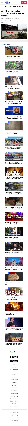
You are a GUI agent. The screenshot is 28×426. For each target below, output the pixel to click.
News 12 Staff (4, 18)
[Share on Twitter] (6, 22)
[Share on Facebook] (5, 22)
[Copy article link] (8, 22)
